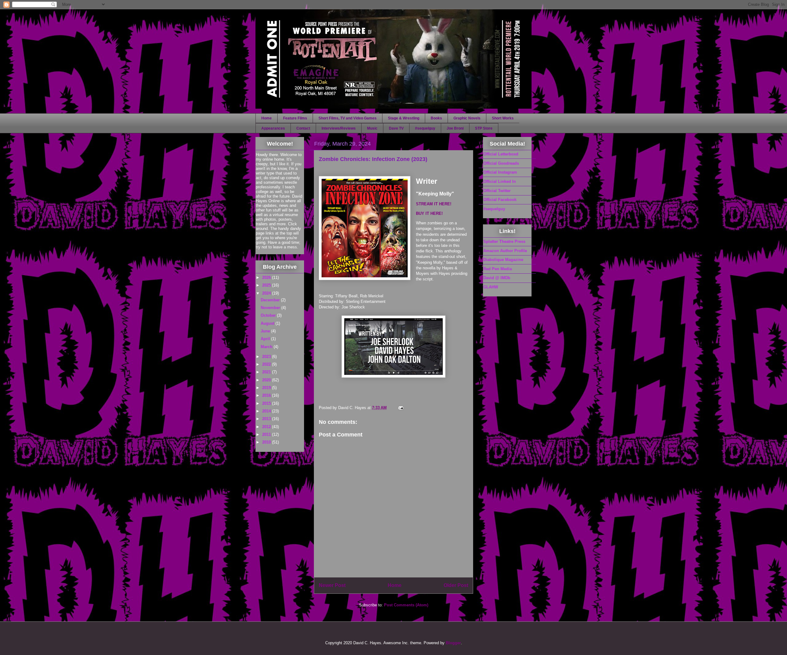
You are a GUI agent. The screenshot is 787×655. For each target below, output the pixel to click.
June (266, 331)
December (271, 300)
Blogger (453, 643)
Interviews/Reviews (339, 128)
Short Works (503, 118)
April (266, 338)
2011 (267, 434)
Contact (303, 128)
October (269, 315)
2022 (267, 364)
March (267, 346)
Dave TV (396, 128)
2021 (267, 372)
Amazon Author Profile (505, 250)
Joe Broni (455, 128)
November (271, 307)
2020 (267, 380)
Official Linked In (499, 181)
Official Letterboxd (500, 154)
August (268, 323)
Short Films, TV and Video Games (347, 118)
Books (436, 118)
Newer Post (332, 585)
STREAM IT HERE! (433, 204)
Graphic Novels (467, 118)
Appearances (273, 128)
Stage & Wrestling (403, 118)
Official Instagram (500, 172)
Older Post (456, 585)
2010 (267, 442)
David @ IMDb (496, 277)
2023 (267, 356)
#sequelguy (425, 128)
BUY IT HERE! (429, 213)
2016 (267, 395)
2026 (267, 277)
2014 (267, 411)
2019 (267, 387)
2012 (267, 426)
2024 (267, 293)
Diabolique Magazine (503, 259)
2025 (267, 285)
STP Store (483, 128)
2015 (267, 403)
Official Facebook (499, 199)
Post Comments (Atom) (406, 605)
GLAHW (490, 287)
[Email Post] (400, 407)
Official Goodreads (501, 163)
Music (372, 128)
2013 (267, 418)
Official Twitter (497, 190)
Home (266, 118)
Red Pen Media (497, 269)
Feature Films (295, 118)
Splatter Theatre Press (504, 241)
